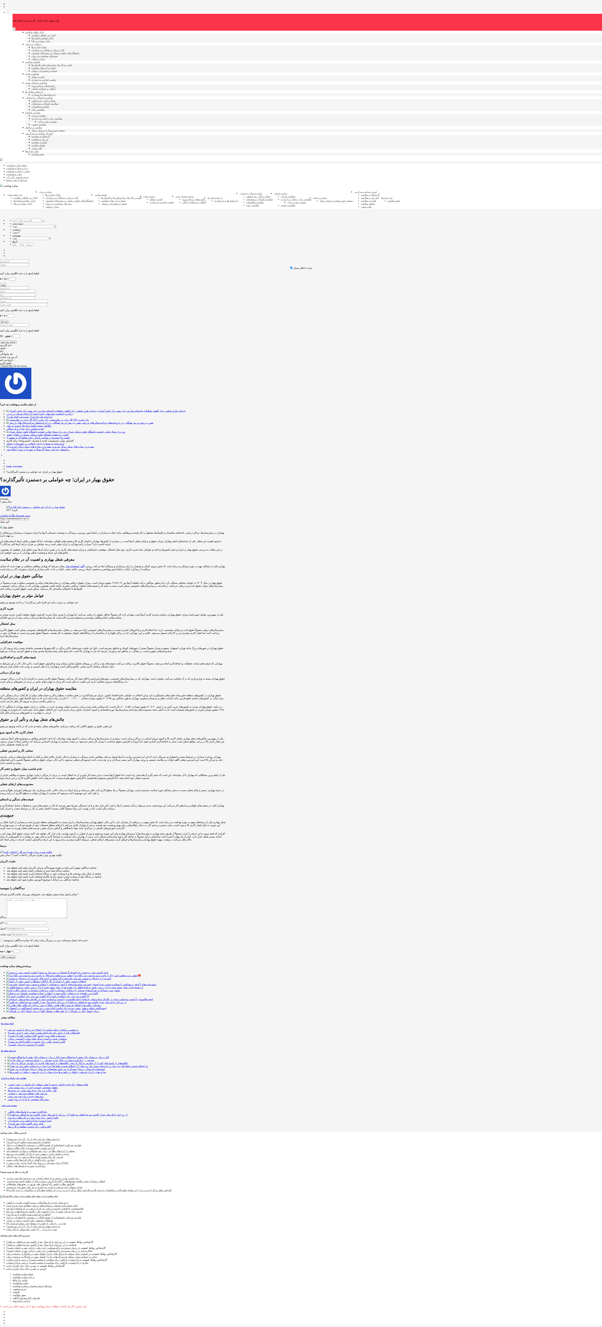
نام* (2, 922)
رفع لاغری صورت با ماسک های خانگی (25, 1166)
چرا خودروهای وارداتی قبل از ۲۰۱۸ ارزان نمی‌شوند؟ (33, 1139)
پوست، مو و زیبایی (9, 1105)
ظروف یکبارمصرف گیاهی (26, 1298)
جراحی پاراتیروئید (21, 1301)
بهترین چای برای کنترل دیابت (21, 1265)
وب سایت (5, 934)
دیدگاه (3, 917)
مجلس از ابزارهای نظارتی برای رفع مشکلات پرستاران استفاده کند (40, 1151)
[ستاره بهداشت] (1, 159)
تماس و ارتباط (20, 1280)
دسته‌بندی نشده (14, 466)
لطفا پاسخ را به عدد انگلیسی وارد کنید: (20, 273)
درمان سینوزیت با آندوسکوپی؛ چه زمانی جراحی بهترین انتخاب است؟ (41, 1247)
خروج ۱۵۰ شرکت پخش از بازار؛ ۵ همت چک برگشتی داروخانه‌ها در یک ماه (44, 1211)
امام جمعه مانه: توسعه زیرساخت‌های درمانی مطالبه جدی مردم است (42, 1205)
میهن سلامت (19, 1295)
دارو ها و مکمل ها (8, 1051)
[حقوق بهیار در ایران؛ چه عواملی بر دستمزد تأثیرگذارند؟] (35, 507)
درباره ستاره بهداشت (23, 1277)
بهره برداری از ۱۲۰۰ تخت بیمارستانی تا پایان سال (31, 1229)
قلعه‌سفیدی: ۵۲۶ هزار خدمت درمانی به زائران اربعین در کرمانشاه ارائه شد (44, 1208)
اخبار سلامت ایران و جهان (47, 1196)
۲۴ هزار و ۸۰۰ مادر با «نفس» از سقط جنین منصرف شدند (36, 1223)
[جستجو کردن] (43, 221)
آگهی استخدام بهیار (74, 566)
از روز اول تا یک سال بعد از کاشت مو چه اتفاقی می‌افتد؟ (35, 1242)
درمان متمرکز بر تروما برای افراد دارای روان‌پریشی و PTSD (37, 1163)
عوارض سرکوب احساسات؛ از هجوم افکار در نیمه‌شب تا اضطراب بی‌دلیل (44, 1145)
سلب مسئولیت (20, 1283)
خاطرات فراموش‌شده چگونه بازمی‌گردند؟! (28, 1142)
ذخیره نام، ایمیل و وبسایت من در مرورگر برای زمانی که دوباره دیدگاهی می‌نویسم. (46, 940)
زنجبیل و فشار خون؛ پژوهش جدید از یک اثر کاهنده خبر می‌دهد (37, 1154)
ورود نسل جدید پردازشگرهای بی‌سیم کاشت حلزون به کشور (37, 1202)
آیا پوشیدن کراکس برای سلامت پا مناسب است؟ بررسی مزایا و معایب (42, 1259)
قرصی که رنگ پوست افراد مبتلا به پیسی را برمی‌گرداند (34, 1157)
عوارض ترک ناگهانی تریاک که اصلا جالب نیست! (30, 1160)
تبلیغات (16, 1292)
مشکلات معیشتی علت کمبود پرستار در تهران (29, 1220)
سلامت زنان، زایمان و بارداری (13, 1078)
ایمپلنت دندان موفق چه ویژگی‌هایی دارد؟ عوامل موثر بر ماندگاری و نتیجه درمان (47, 1253)
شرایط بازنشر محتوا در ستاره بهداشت (32, 1286)
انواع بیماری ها (7, 1023)
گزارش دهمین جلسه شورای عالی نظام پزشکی (30, 1148)
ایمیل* (3, 928)
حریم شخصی (19, 1289)
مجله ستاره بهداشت (23, 1274)
